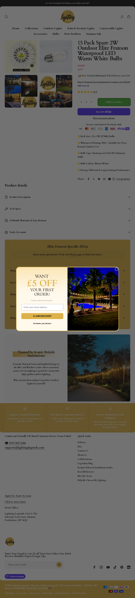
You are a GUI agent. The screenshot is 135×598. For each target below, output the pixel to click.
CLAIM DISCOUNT (42, 316)
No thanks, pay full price (42, 323)
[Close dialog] (116, 269)
